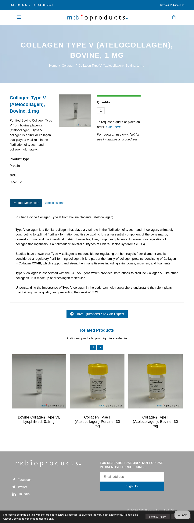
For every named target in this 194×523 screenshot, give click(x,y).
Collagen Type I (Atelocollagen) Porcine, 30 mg (97, 421)
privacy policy (157, 516)
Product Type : (21, 159)
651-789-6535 (18, 4)
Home (53, 65)
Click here (113, 127)
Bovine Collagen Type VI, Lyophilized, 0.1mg (39, 419)
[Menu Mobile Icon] (19, 17)
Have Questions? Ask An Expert (100, 314)
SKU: (13, 175)
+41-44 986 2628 (42, 4)
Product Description (26, 202)
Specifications (54, 202)
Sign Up (132, 486)
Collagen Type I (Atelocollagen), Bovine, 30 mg (155, 421)
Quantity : (104, 102)
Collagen (68, 65)
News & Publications (172, 4)
